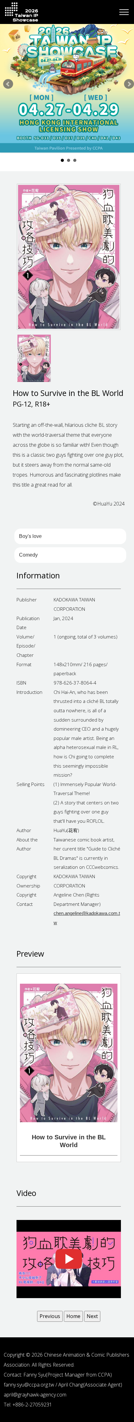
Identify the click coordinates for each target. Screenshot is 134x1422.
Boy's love (30, 536)
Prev (8, 84)
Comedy (28, 555)
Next (129, 84)
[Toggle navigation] (124, 12)
